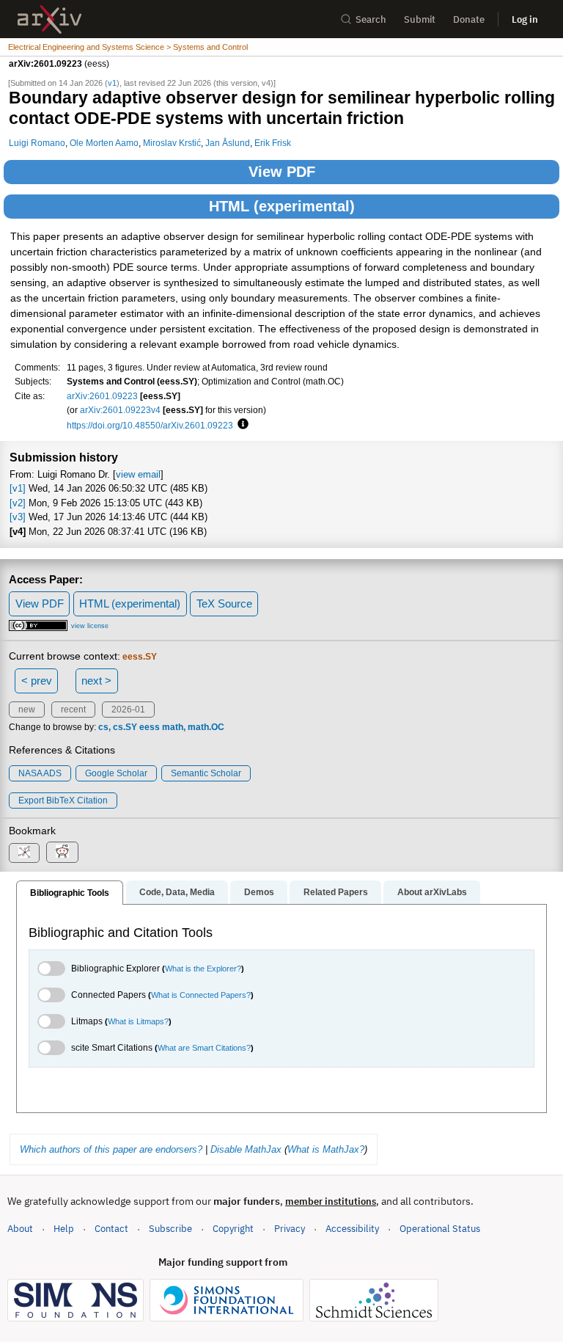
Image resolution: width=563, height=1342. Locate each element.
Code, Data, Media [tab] (177, 892)
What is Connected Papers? (201, 995)
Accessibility (352, 1228)
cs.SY (125, 727)
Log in (525, 19)
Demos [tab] (259, 892)
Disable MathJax (246, 1149)
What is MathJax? (325, 1149)
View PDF (282, 172)
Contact (111, 1228)
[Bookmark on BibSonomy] (24, 853)
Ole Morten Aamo (104, 142)
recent (73, 709)
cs (103, 727)
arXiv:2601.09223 (102, 396)
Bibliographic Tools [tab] (69, 893)
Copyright (233, 1228)
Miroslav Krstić (172, 142)
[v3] (18, 516)
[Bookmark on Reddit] (62, 852)
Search (371, 19)
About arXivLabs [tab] (432, 892)
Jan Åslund (227, 142)
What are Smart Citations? (204, 1047)
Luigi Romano (37, 142)
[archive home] (49, 19)
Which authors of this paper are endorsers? (111, 1149)
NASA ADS (40, 773)
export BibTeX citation (63, 800)
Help (64, 1228)
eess (149, 727)
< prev (36, 680)
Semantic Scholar (206, 773)
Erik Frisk (272, 142)
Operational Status (440, 1228)
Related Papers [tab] (335, 892)
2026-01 (128, 709)
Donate (469, 19)
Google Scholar (116, 773)
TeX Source (224, 603)
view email (138, 474)
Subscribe (170, 1228)
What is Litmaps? (138, 1021)
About (20, 1228)
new (26, 709)
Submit (419, 19)
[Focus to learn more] (241, 424)
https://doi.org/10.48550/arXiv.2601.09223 (150, 425)
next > (96, 680)
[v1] (18, 488)
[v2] (18, 502)
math (172, 727)
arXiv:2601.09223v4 (120, 410)
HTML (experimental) (282, 206)
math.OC (206, 727)
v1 (112, 83)
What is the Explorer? (203, 968)
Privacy (289, 1228)
